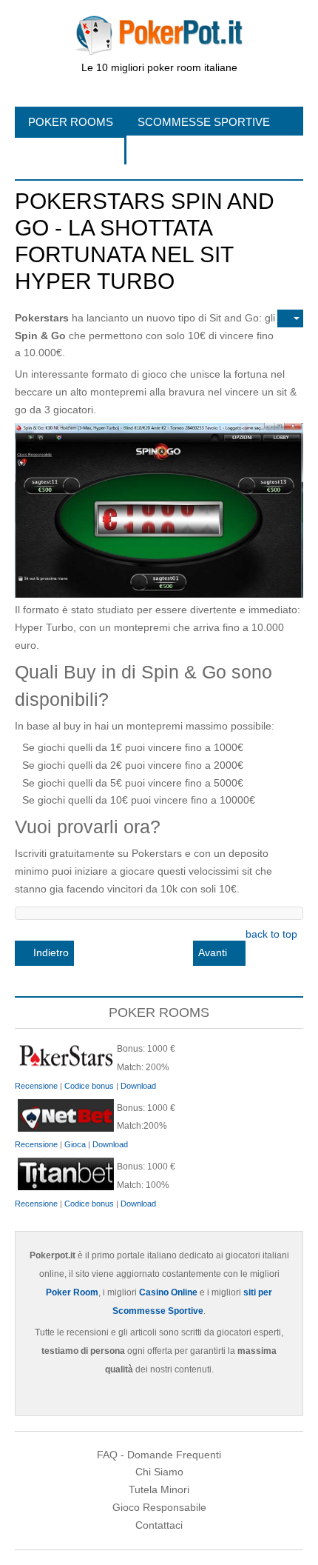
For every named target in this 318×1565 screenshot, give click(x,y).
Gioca (75, 1144)
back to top (271, 934)
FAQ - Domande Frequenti (159, 1455)
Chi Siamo (159, 1472)
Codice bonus (89, 1085)
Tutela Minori (159, 1489)
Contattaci (159, 1525)
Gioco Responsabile (159, 1507)
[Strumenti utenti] (290, 318)
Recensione (36, 1085)
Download (138, 1085)
